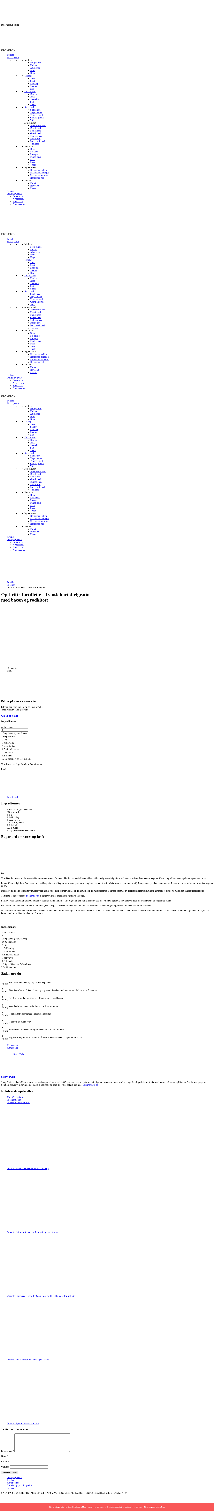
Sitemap (10, 1488)
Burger (33, 149)
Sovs (32, 78)
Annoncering (19, 204)
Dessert (33, 188)
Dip (32, 89)
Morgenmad (35, 62)
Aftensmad (35, 68)
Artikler (10, 191)
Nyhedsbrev (18, 199)
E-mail (5, 1461)
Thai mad (34, 144)
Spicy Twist (18, 1054)
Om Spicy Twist (14, 193)
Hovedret (34, 185)
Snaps (33, 104)
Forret (33, 183)
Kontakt (10, 1480)
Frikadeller (35, 151)
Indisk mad (35, 138)
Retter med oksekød (39, 172)
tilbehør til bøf (32, 895)
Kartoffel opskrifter (16, 1097)
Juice (32, 96)
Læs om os (18, 196)
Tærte (33, 165)
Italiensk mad (36, 136)
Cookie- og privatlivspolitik (19, 1485)
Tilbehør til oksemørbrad (18, 1102)
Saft (32, 102)
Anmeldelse (12, 1048)
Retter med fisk (37, 178)
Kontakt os (18, 201)
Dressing (34, 83)
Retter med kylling (38, 170)
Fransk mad (35, 130)
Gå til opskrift (9, 715)
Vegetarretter (36, 112)
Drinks (33, 94)
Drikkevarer (30, 91)
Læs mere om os (90, 1085)
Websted (5, 1467)
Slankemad (35, 110)
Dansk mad (35, 128)
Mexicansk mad (37, 141)
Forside (10, 55)
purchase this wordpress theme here (150, 1507)
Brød (32, 70)
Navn (4, 1456)
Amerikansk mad (38, 125)
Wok (32, 120)
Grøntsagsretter (37, 117)
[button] (8, 50)
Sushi (32, 162)
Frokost (33, 65)
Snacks (33, 86)
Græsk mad (35, 133)
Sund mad (29, 107)
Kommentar (12, 1045)
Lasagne (34, 154)
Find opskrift (13, 57)
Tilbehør (28, 75)
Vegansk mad (36, 115)
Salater (33, 81)
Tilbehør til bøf (14, 1100)
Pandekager (35, 157)
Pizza (32, 159)
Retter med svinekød (39, 175)
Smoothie (34, 99)
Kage (32, 73)
